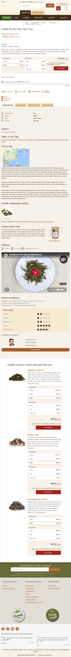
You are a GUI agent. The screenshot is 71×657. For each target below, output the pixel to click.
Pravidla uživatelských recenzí (34, 602)
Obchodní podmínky (9, 588)
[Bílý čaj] (7, 207)
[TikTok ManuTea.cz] (17, 629)
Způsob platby (30, 588)
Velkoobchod (52, 585)
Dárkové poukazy (31, 599)
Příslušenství (33, 105)
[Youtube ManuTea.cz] (12, 629)
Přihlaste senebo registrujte (64, 3)
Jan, (38, 645)
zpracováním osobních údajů (51, 575)
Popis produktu (8, 105)
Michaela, (4, 643)
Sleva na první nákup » (46, 655)
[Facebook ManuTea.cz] (3, 629)
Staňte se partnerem (54, 588)
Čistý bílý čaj (7, 98)
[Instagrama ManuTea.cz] (7, 629)
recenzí (17, 46)
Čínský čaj (6, 100)
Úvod (26, 22)
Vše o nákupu (30, 585)
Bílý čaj (6, 96)
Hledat (50, 5)
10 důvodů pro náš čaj (32, 597)
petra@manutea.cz (31, 345)
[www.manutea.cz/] (12, 1)
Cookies (28, 594)
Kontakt (5, 585)
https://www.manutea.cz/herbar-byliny (42, 221)
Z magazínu (46, 105)
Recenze (19, 105)
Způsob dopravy (30, 591)
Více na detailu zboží (33, 383)
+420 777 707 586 (30, 342)
